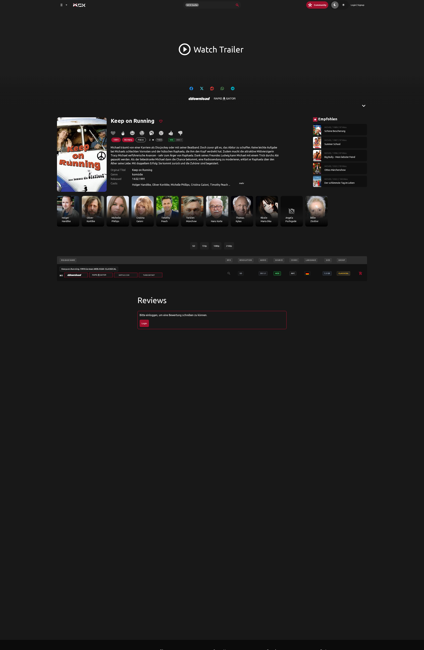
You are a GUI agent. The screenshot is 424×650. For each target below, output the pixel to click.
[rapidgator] (225, 98)
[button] (76, 275)
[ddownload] (199, 98)
